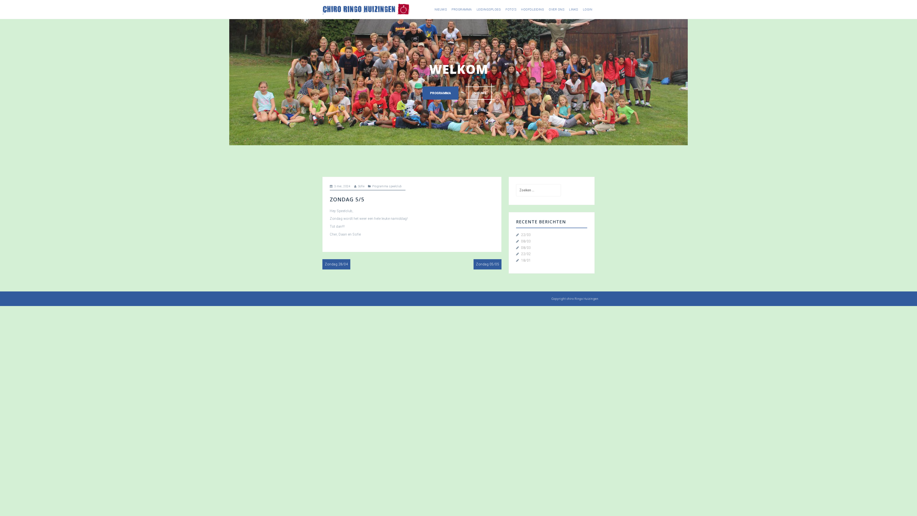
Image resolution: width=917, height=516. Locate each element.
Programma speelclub (387, 186)
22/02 (526, 254)
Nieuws (441, 9)
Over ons (556, 9)
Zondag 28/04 (336, 264)
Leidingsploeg (489, 9)
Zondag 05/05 (487, 264)
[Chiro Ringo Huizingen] (366, 9)
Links (573, 9)
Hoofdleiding (532, 9)
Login (587, 9)
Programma (462, 9)
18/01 (526, 260)
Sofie (361, 186)
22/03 (526, 235)
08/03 (526, 241)
